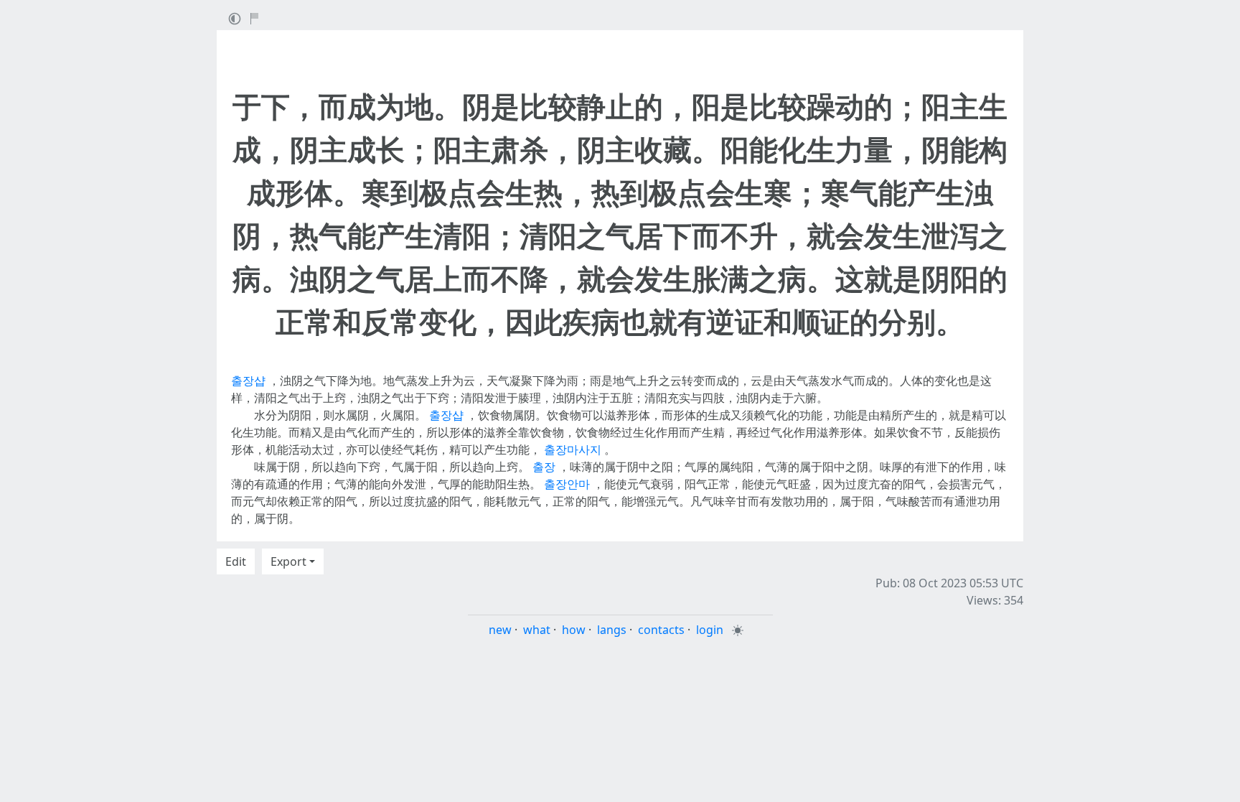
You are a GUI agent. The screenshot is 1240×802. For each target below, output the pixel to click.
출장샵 (248, 380)
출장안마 (567, 484)
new (500, 630)
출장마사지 (572, 449)
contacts (661, 630)
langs (611, 630)
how (574, 630)
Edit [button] (235, 561)
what (536, 630)
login (709, 630)
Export (288, 561)
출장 (543, 467)
